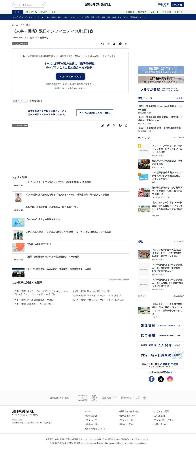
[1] (144, 150)
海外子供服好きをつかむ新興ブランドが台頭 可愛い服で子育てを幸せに (167, 190)
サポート (154, 12)
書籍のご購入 (92, 424)
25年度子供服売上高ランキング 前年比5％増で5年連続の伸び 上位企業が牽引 (168, 175)
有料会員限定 (36, 101)
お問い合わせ (160, 424)
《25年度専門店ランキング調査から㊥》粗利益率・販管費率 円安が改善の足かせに (167, 267)
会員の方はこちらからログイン (70, 88)
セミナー (143, 17)
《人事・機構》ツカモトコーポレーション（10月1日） (98, 300)
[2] (144, 164)
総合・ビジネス (25, 17)
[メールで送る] (102, 43)
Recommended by (115, 279)
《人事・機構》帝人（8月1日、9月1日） (91, 291)
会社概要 (130, 12)
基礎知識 (134, 17)
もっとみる (178, 98)
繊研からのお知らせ (129, 411)
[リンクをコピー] (108, 43)
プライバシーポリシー (164, 420)
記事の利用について (96, 428)
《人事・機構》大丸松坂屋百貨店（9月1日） (33, 300)
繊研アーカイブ (48, 12)
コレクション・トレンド (73, 17)
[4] (144, 192)
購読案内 (142, 12)
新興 (92, 17)
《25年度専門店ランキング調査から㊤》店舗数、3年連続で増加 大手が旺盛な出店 (169, 282)
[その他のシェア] (126, 43)
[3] (144, 177)
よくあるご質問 (161, 411)
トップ (15, 17)
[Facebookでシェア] (120, 43)
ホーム (15, 25)
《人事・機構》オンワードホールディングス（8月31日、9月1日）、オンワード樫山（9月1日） (36, 293)
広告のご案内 (126, 424)
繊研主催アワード (128, 415)
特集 (98, 17)
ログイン (178, 12)
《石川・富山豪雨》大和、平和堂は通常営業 (159, 128)
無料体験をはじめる (71, 76)
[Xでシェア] (114, 43)
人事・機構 (106, 17)
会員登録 (166, 12)
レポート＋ (116, 17)
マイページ (91, 420)
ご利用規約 (159, 415)
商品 (87, 17)
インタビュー (39, 17)
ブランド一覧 (126, 420)
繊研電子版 (31, 12)
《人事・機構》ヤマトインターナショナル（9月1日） (98, 295)
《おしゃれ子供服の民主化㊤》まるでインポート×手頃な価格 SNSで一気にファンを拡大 (167, 252)
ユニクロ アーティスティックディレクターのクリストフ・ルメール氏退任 (167, 148)
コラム (126, 17)
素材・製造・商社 (54, 17)
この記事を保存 (21, 44)
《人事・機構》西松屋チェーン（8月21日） (33, 304)
